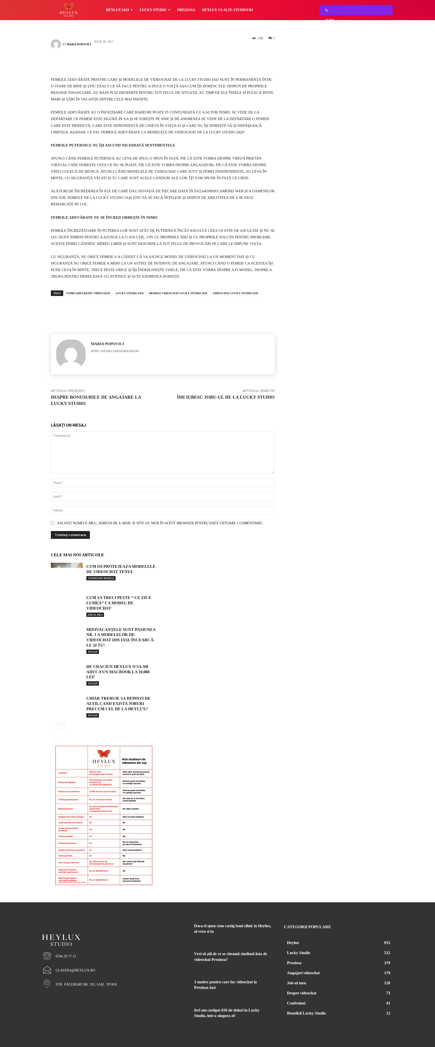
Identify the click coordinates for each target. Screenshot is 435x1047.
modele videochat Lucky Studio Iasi (178, 293)
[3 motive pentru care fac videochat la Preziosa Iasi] (176, 988)
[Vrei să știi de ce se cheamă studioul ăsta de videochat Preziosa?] (176, 959)
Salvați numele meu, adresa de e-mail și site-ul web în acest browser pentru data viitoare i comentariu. (160, 523)
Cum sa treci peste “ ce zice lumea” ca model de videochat (118, 602)
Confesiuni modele (101, 578)
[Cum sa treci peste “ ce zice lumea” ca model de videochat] (67, 605)
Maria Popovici (79, 44)
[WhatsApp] (170, 61)
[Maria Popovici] (56, 44)
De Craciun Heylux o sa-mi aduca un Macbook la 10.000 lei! (118, 671)
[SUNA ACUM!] (325, 10)
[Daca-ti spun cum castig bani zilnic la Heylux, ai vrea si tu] (176, 932)
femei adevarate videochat (88, 293)
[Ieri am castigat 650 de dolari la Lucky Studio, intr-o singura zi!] (176, 1016)
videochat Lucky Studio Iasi (235, 293)
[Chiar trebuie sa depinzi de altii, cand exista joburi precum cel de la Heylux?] (67, 706)
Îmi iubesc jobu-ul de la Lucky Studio (226, 397)
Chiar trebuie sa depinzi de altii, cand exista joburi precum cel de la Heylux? (118, 703)
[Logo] (96, 931)
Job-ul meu (95, 614)
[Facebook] (155, 61)
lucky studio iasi (129, 293)
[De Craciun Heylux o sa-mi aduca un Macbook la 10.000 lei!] (67, 674)
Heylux (92, 651)
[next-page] (62, 726)
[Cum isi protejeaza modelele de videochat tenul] (67, 574)
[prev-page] (54, 726)
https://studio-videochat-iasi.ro (115, 351)
